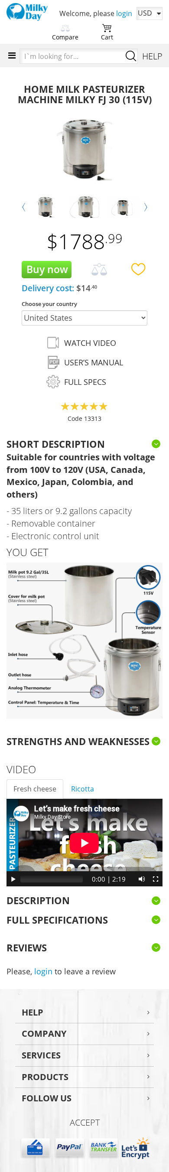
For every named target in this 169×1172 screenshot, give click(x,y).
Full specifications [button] (57, 920)
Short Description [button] (55, 444)
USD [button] (145, 13)
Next (145, 207)
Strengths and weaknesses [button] (78, 741)
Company (44, 1033)
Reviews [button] (26, 947)
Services (41, 1055)
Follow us (47, 1098)
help (32, 1012)
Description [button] (38, 900)
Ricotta (82, 789)
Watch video (90, 343)
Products (45, 1077)
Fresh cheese (34, 789)
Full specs (85, 382)
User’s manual (93, 362)
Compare (65, 37)
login (124, 13)
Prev (24, 207)
